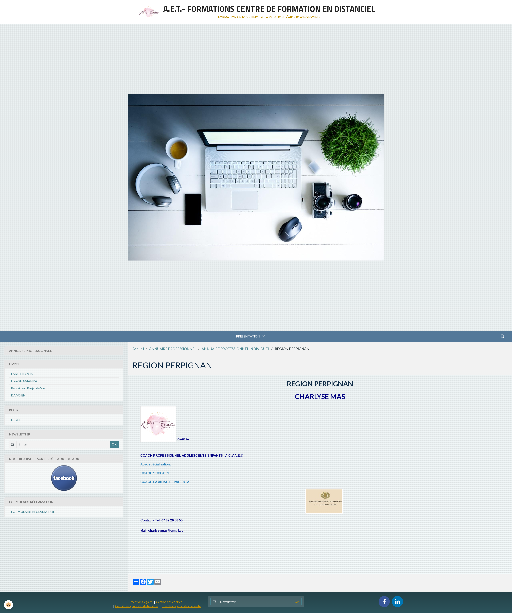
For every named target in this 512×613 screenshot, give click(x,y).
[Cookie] (8, 604)
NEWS (15, 419)
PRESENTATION (248, 336)
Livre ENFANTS (22, 374)
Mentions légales (141, 602)
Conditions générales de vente (181, 606)
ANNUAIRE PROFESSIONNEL (172, 349)
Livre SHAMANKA (24, 381)
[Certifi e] (324, 501)
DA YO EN (18, 395)
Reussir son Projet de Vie (28, 388)
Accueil (138, 349)
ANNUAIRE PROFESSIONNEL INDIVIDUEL (236, 349)
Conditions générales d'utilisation (136, 606)
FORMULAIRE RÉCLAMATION (33, 511)
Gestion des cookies (169, 602)
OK (114, 444)
